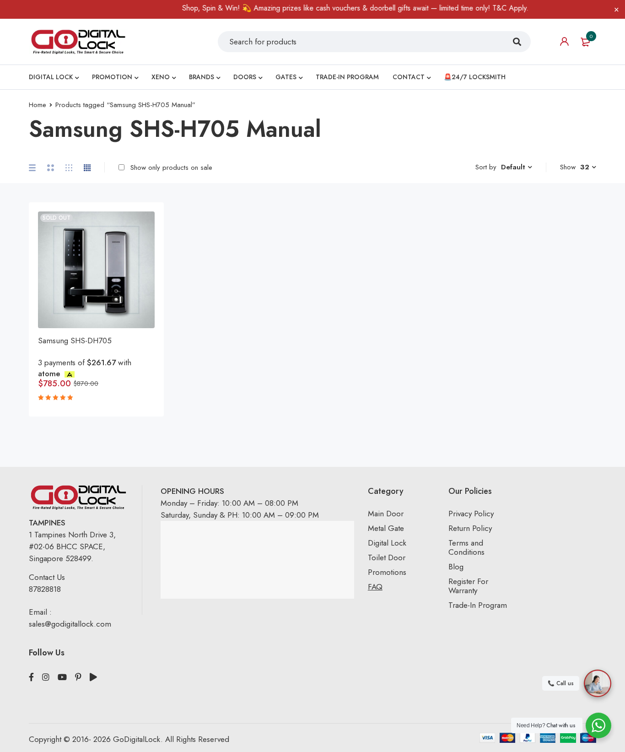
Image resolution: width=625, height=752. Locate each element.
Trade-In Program (477, 605)
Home (37, 105)
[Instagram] (45, 677)
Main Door (386, 513)
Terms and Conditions (466, 547)
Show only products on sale (170, 167)
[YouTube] (62, 677)
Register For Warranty (468, 586)
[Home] (78, 41)
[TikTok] (93, 677)
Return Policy (470, 528)
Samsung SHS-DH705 (75, 340)
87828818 (45, 589)
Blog (455, 566)
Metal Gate (386, 528)
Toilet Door (386, 557)
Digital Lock (387, 542)
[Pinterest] (78, 677)
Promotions (387, 572)
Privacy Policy (471, 513)
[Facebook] (31, 677)
